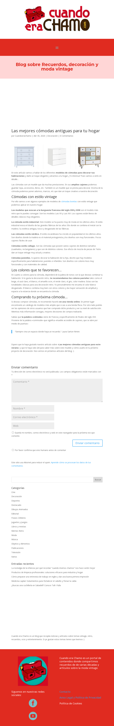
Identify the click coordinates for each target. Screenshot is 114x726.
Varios (14, 556)
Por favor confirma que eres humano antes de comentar (40, 450)
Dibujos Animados (19, 509)
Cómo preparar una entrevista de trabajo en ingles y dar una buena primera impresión (50, 576)
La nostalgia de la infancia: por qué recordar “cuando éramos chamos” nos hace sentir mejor (53, 568)
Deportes (15, 500)
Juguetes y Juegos (19, 522)
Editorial (15, 513)
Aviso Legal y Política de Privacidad (80, 697)
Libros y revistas (18, 526)
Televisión (15, 552)
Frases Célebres (18, 518)
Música (14, 539)
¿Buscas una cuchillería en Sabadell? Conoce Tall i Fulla (36, 585)
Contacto (65, 691)
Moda (14, 535)
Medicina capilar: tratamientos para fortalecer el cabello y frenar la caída (43, 581)
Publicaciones (17, 548)
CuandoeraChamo (23, 135)
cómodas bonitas (69, 201)
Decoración (52, 135)
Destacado (16, 505)
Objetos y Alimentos (20, 543)
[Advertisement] (57, 99)
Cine (13, 492)
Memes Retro (17, 531)
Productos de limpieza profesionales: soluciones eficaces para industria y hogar (47, 572)
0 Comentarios (66, 135)
